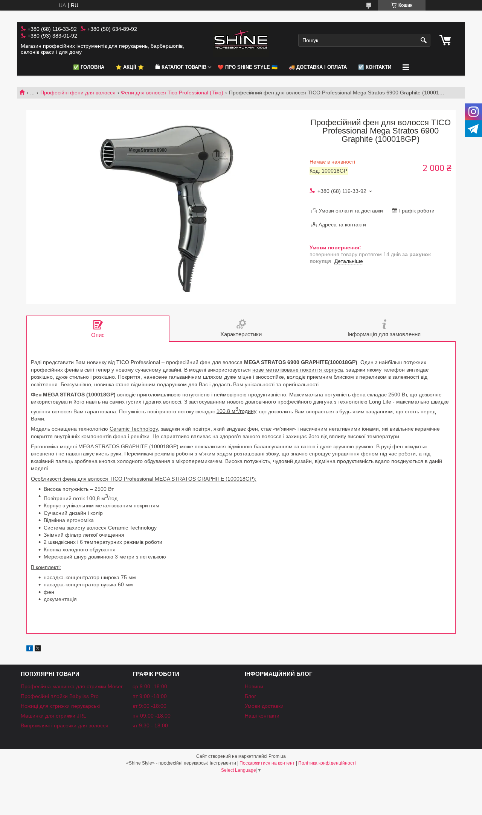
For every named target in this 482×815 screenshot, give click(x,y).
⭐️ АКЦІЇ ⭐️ (130, 67)
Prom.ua (277, 756)
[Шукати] (424, 40)
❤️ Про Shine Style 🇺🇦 (248, 67)
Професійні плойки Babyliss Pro (60, 696)
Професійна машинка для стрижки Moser (72, 686)
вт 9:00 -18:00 (149, 706)
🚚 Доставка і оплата (318, 67)
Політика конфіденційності (327, 763)
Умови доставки (264, 706)
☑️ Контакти (374, 67)
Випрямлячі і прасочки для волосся (64, 725)
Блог (250, 696)
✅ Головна (88, 67)
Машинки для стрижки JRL (53, 716)
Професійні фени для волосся (78, 93)
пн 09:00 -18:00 (152, 716)
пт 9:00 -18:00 (150, 696)
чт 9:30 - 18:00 (150, 725)
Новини (254, 686)
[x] (38, 650)
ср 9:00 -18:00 (150, 686)
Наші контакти (262, 716)
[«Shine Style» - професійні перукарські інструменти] (241, 40)
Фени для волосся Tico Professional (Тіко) (172, 93)
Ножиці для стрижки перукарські (60, 706)
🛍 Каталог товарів (180, 67)
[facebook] (29, 650)
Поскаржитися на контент (267, 763)
